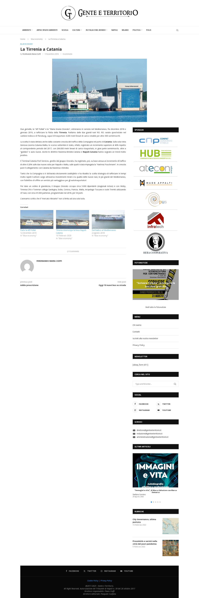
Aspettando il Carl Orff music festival (167, 284)
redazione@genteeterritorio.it (149, 433)
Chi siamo (137, 325)
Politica (136, 30)
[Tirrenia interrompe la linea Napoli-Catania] (72, 219)
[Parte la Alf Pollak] (36, 219)
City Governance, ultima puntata (144, 520)
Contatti (136, 331)
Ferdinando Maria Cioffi (32, 54)
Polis (148, 30)
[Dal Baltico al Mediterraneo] (108, 219)
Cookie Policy (92, 580)
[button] (135, 284)
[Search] (177, 30)
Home (22, 39)
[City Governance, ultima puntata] (170, 526)
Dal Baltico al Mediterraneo (104, 230)
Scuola (65, 30)
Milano (125, 30)
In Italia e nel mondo (96, 30)
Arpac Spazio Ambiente (47, 30)
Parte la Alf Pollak (28, 230)
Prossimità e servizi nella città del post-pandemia (145, 542)
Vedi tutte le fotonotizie (155, 307)
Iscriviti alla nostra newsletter (145, 338)
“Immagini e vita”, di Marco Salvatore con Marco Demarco (156, 491)
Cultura (76, 30)
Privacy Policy (139, 345)
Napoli (114, 30)
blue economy (37, 39)
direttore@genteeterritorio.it (149, 430)
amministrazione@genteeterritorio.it (152, 437)
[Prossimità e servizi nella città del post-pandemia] (170, 548)
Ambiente (26, 30)
